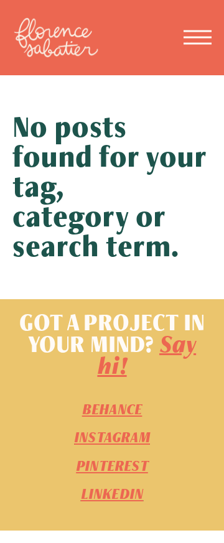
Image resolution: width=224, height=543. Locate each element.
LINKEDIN (112, 494)
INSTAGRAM (112, 437)
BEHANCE (112, 409)
